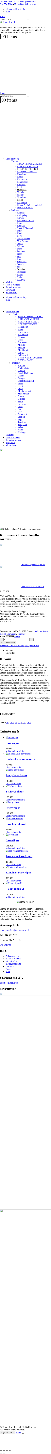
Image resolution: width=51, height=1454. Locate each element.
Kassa (8, 969)
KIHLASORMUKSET (27, 166)
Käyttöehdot (11, 961)
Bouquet (21, 225)
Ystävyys (21, 279)
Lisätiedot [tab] (10, 653)
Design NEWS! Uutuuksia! (29, 205)
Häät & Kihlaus (13, 284)
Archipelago (22, 215)
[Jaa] (7, 1450)
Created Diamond (25, 228)
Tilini (8, 11)
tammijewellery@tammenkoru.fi (14, 930)
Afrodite (21, 213)
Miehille (20, 192)
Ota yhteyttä (5, 945)
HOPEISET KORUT (27, 171)
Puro (19, 256)
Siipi (19, 266)
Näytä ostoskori (7, 1432)
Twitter (12, 645)
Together (21, 269)
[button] (2, 16)
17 (16, 722)
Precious (21, 251)
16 (7, 722)
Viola (19, 277)
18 (24, 722)
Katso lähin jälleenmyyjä (25, 1)
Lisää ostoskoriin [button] (13, 767)
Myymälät (10, 290)
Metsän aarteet (23, 238)
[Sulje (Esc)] (9, 1450)
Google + (29, 645)
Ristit (19, 187)
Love (19, 236)
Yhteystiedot (11, 292)
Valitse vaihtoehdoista (15, 751)
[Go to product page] (28, 737)
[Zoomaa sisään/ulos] (1, 1450)
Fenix (19, 231)
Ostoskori (10, 966)
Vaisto (20, 274)
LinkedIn (20, 645)
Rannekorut (22, 182)
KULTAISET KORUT (27, 169)
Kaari (19, 233)
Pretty (19, 254)
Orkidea (20, 246)
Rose (19, 259)
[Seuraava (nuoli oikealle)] (4, 1453)
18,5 (29, 722)
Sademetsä (21, 261)
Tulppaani (21, 272)
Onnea (20, 243)
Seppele (20, 264)
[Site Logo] (9, 22)
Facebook (4, 645)
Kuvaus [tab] (9, 650)
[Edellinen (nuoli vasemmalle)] (1, 1453)
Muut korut (22, 197)
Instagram (13, 983)
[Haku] (28, 96)
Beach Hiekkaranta (25, 220)
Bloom (20, 223)
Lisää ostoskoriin (8, 643)
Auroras (20, 218)
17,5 (20, 722)
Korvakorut (22, 179)
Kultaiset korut (41, 631)
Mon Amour (22, 241)
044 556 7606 (6, 1)
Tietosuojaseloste (13, 964)
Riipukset (21, 184)
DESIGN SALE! (25, 207)
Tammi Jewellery (13, 287)
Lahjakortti (22, 202)
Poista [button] (17, 636)
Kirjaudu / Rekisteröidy (16, 9)
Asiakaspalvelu (12, 956)
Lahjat (20, 200)
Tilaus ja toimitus (13, 958)
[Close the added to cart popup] (23, 1433)
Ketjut (20, 177)
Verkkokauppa (12, 159)
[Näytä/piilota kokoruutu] (4, 1450)
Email (36, 645)
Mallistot (15, 210)
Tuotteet (15, 161)
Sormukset (21, 189)
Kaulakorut (22, 174)
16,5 (12, 722)
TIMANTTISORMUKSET (29, 164)
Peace (19, 248)
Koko (2, 636)
